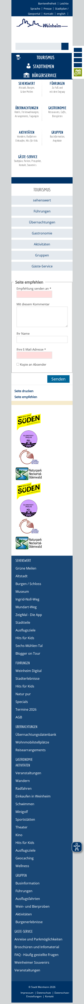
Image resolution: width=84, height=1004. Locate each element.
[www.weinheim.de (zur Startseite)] (42, 27)
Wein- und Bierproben (32, 906)
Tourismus (46, 57)
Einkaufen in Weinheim (33, 796)
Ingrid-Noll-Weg (27, 599)
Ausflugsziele (25, 630)
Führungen (57, 87)
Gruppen (57, 136)
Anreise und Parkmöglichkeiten (38, 939)
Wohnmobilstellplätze (32, 742)
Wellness (22, 866)
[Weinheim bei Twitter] (78, 60)
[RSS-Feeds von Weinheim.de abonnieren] (78, 65)
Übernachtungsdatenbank (35, 734)
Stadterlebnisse (27, 678)
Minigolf (21, 811)
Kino (18, 835)
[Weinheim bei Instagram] (78, 55)
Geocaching (24, 858)
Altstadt (21, 576)
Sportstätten (25, 819)
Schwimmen (24, 804)
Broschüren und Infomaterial (36, 947)
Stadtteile (22, 622)
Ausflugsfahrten (27, 898)
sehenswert (27, 87)
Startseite (22, 171)
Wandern (22, 781)
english (61, 13)
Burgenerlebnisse (29, 922)
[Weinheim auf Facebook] (78, 50)
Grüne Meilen (25, 568)
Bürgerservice (44, 75)
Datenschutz (44, 992)
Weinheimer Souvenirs (31, 962)
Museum (22, 591)
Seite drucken (23, 391)
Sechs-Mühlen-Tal (29, 645)
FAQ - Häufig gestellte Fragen (36, 954)
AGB (18, 717)
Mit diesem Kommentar (33, 304)
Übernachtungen (26, 112)
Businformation (27, 883)
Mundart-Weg (26, 607)
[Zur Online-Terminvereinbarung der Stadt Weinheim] (78, 73)
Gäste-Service (28, 161)
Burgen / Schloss (28, 584)
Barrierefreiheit (47, 3)
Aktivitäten (26, 136)
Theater (21, 827)
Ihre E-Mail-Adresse (31, 349)
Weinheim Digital (28, 671)
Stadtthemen (43, 66)
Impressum (27, 992)
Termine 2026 (25, 709)
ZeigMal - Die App (28, 615)
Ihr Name (23, 333)
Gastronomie (57, 112)
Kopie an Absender (33, 364)
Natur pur (23, 694)
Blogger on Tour (27, 653)
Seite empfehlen (25, 397)
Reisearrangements (30, 750)
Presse (48, 8)
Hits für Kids (24, 638)
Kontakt (48, 13)
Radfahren (23, 788)
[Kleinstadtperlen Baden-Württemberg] (42, 439)
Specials (21, 701)
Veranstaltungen (28, 773)
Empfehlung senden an (34, 288)
